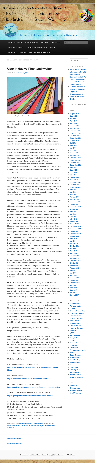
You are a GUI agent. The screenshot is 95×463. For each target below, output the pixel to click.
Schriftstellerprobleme (78, 360)
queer (72, 352)
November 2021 (75, 229)
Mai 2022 (73, 214)
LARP (72, 333)
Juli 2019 (73, 270)
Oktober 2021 (74, 231)
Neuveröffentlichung (77, 343)
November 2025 (75, 133)
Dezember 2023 (75, 182)
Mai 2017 (73, 292)
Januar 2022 (74, 224)
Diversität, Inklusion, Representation (31, 424)
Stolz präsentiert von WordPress (64, 455)
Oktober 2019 (74, 263)
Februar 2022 (74, 221)
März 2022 (73, 219)
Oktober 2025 (74, 135)
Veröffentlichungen (31, 42)
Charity (52, 47)
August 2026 (74, 113)
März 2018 (73, 288)
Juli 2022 (73, 211)
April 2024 (73, 172)
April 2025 (73, 150)
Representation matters (47, 426)
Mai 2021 (73, 241)
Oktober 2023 (74, 184)
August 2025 (74, 140)
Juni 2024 (73, 170)
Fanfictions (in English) (15, 47)
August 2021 (74, 236)
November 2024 (75, 160)
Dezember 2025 (75, 131)
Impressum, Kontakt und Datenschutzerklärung (36, 455)
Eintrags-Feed (75, 388)
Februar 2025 (74, 153)
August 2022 (74, 209)
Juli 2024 (73, 167)
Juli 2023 (73, 189)
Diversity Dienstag (76, 318)
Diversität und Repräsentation (37, 47)
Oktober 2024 (74, 162)
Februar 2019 (74, 278)
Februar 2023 (74, 197)
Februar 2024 (74, 177)
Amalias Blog (12, 52)
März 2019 (73, 275)
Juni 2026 (73, 116)
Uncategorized (75, 370)
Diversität (10, 426)
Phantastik (24, 426)
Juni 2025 (73, 145)
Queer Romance (75, 355)
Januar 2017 (74, 295)
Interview (73, 330)
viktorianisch (74, 372)
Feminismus (74, 320)
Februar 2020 (74, 256)
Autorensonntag (75, 306)
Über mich (44, 42)
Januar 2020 (74, 258)
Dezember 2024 (75, 158)
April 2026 (73, 121)
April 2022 (73, 216)
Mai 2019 (73, 273)
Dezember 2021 (75, 226)
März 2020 (73, 253)
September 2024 (75, 165)
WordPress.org (75, 393)
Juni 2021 (73, 238)
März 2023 (73, 194)
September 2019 (75, 265)
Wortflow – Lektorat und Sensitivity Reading (35, 52)
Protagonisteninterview (78, 350)
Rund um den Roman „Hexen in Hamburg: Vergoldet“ (77, 89)
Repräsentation (34, 426)
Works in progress (76, 377)
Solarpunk (73, 365)
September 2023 (75, 187)
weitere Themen (75, 374)
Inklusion (17, 426)
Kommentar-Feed (76, 390)
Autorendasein (75, 303)
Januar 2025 (74, 155)
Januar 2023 (74, 199)
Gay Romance (75, 323)
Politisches (74, 347)
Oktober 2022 (74, 204)
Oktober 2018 (74, 280)
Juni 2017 (73, 290)
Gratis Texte (56, 42)
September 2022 (75, 207)
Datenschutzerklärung (14, 443)
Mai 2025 (73, 148)
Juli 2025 (73, 143)
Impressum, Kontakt (14, 438)
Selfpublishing (75, 362)
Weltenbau (10, 428)
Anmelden (73, 385)
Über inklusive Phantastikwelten (30, 68)
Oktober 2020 (74, 246)
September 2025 (75, 138)
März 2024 (73, 175)
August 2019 (74, 268)
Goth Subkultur (75, 325)
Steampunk (74, 367)
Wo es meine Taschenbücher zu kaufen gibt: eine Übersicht (78, 71)
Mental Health (75, 335)
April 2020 (73, 251)
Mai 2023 (73, 192)
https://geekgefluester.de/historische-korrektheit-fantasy (29, 395)
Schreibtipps (74, 357)
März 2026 (73, 123)
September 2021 (75, 234)
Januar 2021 (74, 243)
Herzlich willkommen (15, 42)
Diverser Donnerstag (77, 311)
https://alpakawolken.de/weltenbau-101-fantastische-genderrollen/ (33, 387)
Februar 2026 (74, 126)
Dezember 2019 (75, 260)
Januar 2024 (74, 180)
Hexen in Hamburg (76, 328)
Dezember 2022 (75, 202)
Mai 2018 (73, 285)
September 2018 (75, 283)
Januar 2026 (74, 128)
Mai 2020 (73, 248)
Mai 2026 (73, 118)
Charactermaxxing (76, 94)
